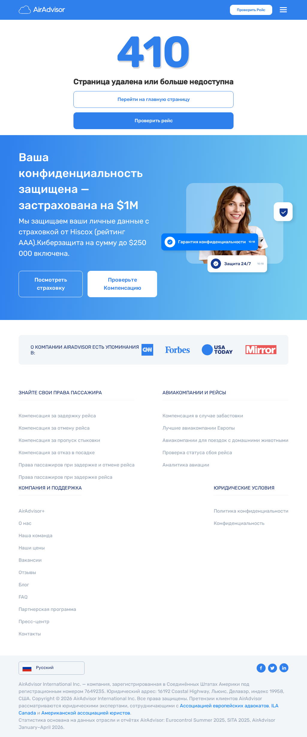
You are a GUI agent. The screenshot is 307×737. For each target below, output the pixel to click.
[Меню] (283, 10)
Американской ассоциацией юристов (85, 713)
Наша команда (35, 535)
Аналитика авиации (185, 465)
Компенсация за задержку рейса (57, 416)
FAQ (23, 597)
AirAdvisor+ (32, 511)
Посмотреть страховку (50, 284)
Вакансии (30, 560)
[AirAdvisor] (43, 10)
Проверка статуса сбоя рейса (197, 452)
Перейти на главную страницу (154, 99)
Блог (24, 585)
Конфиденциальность (239, 523)
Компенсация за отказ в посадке (57, 452)
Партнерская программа (47, 609)
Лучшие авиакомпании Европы (198, 428)
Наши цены (32, 548)
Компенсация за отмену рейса (54, 428)
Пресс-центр (34, 621)
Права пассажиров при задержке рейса (65, 477)
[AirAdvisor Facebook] (261, 668)
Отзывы (27, 572)
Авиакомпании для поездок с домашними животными (225, 440)
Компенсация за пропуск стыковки (59, 440)
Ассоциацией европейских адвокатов (224, 706)
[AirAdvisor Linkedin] (283, 667)
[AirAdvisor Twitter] (272, 668)
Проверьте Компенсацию (122, 284)
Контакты (30, 634)
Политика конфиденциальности (251, 511)
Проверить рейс (154, 120)
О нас (25, 523)
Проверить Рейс (251, 10)
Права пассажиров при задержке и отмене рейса (77, 465)
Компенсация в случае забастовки (202, 416)
